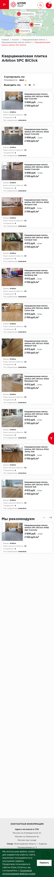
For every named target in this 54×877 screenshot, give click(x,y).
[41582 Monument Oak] (13, 383)
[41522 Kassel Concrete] (13, 136)
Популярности (10, 80)
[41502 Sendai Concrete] (13, 171)
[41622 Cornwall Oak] (13, 242)
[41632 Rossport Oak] (13, 206)
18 (25, 85)
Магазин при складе (27, 840)
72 (34, 85)
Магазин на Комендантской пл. (27, 833)
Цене (21, 80)
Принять (44, 863)
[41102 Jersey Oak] (13, 453)
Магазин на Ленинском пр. (27, 836)
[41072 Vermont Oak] (13, 489)
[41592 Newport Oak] (13, 348)
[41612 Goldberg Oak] (13, 277)
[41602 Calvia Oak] (13, 312)
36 (29, 85)
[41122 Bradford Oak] (13, 418)
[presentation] (44, 517)
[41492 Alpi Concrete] (13, 101)
